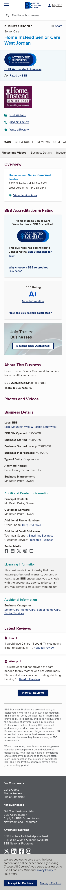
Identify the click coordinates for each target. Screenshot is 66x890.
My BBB (57, 5)
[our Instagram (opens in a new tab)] (29, 853)
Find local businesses (25, 15)
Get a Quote (24, 142)
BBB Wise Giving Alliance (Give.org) (26, 840)
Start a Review (13, 793)
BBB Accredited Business (22, 69)
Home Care (28, 610)
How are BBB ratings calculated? (30, 313)
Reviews (43, 142)
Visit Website (18, 115)
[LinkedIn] (13, 551)
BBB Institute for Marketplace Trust (26, 836)
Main (7, 142)
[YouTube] (31, 551)
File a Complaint (14, 797)
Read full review (44, 648)
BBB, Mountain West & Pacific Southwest (30, 427)
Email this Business (41, 535)
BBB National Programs (18, 843)
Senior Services (14, 613)
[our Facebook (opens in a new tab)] (21, 853)
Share (58, 26)
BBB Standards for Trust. (30, 254)
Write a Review (19, 129)
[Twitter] (19, 551)
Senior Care (11, 610)
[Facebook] (6, 551)
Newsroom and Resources (20, 822)
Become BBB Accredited (33, 346)
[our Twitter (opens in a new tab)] (7, 853)
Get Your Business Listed (19, 811)
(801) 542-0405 (19, 122)
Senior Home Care (48, 610)
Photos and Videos (13, 152)
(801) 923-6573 (31, 525)
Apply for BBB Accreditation (22, 818)
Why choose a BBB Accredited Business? (28, 269)
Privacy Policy (44, 870)
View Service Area (25, 195)
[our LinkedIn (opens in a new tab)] (14, 853)
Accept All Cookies (20, 883)
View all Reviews (33, 693)
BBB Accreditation (15, 815)
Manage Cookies (50, 883)
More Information (33, 301)
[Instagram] (25, 551)
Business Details (41, 152)
